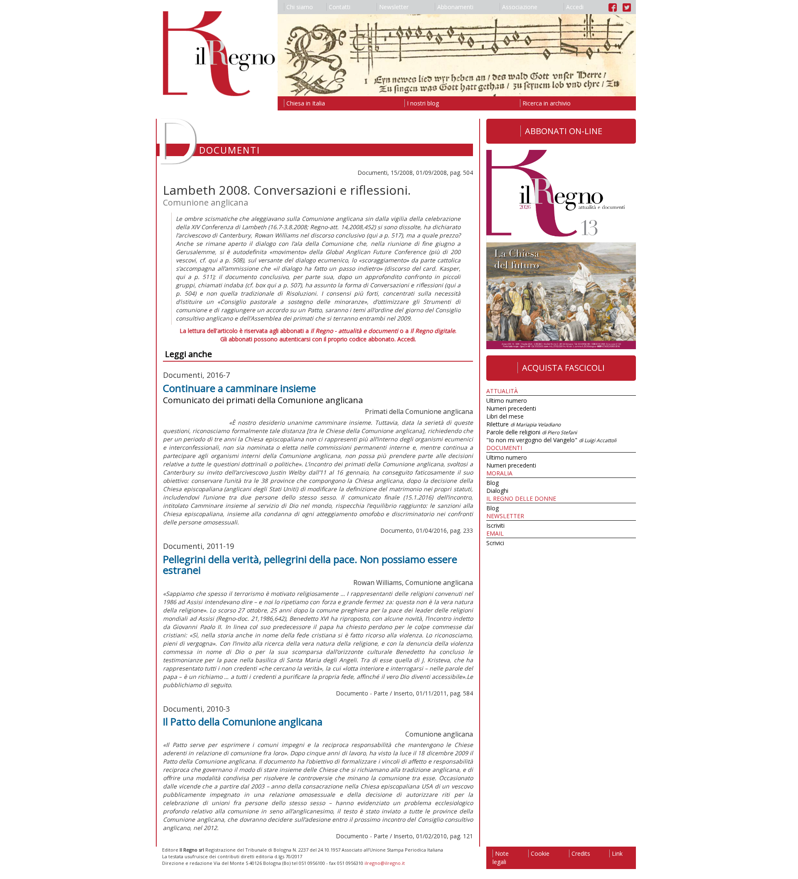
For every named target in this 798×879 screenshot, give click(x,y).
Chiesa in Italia (305, 103)
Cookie (540, 853)
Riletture (523, 424)
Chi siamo (299, 7)
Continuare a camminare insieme (239, 388)
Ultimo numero (506, 400)
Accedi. (406, 339)
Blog (492, 483)
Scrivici (495, 543)
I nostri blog (423, 103)
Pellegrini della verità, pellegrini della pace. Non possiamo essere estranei (310, 564)
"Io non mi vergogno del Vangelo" (551, 440)
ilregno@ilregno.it (385, 863)
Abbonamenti (455, 7)
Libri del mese (505, 416)
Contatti (339, 7)
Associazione (519, 7)
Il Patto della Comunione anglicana (243, 721)
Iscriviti (495, 525)
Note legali (501, 858)
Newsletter (394, 7)
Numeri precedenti (511, 408)
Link (617, 853)
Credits (580, 853)
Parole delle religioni (531, 432)
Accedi (575, 7)
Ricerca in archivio (546, 103)
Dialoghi (497, 491)
